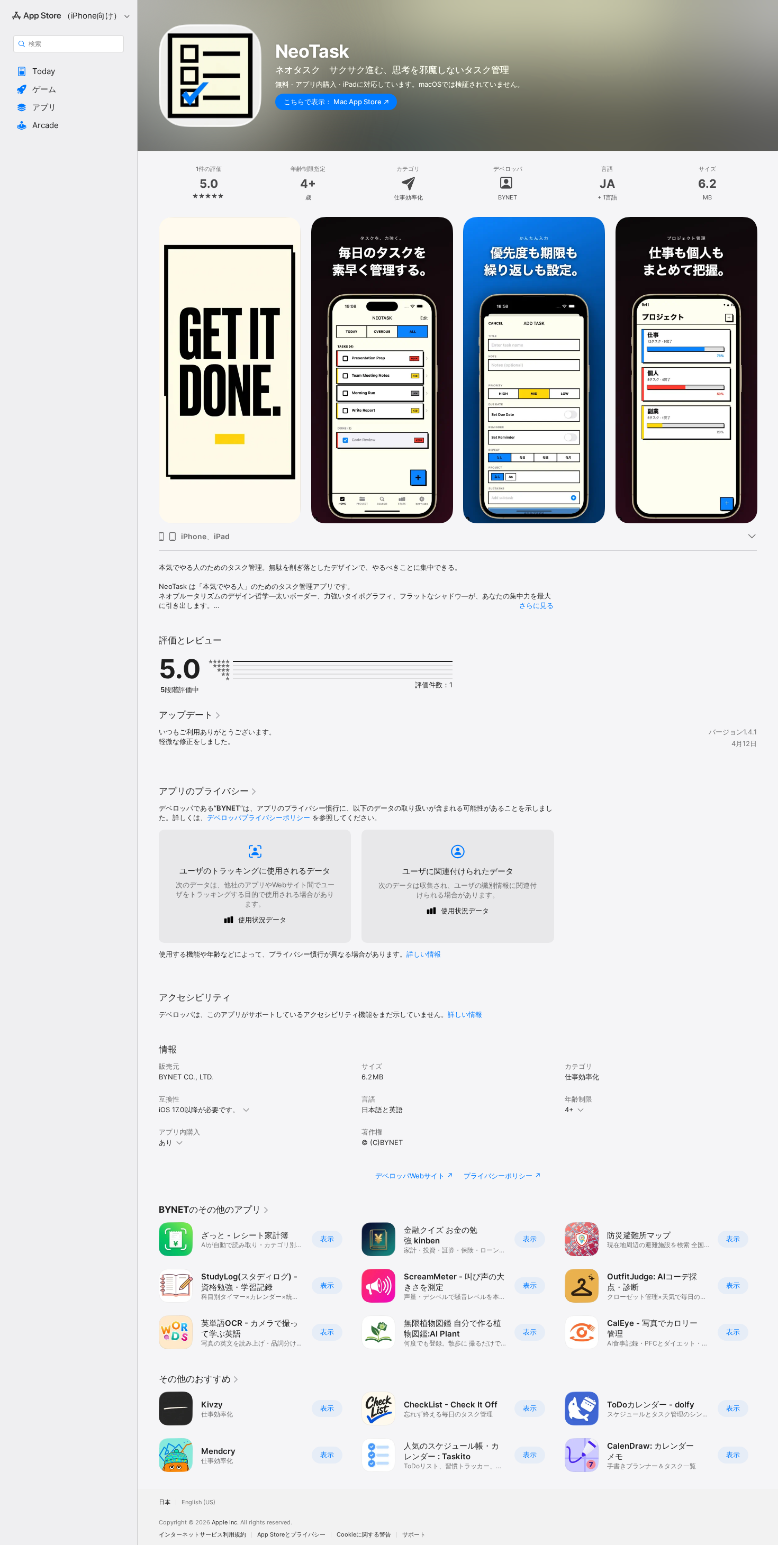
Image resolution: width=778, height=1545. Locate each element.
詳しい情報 (423, 954)
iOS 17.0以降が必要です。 (199, 1109)
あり (166, 1142)
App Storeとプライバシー (291, 1535)
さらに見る (536, 605)
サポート (414, 1535)
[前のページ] (148, 370)
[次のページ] (767, 370)
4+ (569, 1109)
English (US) (198, 1502)
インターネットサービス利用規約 (202, 1535)
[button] (68, 71)
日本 (164, 1502)
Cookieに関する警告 (364, 1535)
